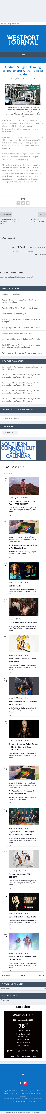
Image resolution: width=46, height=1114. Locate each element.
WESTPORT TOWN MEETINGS (17, 410)
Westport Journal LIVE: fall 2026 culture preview (21, 327)
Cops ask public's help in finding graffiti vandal (21, 339)
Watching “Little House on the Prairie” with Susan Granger (22, 320)
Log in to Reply (40, 254)
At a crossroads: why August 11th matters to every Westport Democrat (21, 376)
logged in (14, 277)
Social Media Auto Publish (14, 1112)
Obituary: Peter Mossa (11, 294)
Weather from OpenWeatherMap (23, 1056)
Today (23, 975)
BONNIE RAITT (15, 586)
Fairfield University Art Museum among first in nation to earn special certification (21, 346)
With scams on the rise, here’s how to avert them (22, 353)
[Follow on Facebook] (21, 1083)
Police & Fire (26, 79)
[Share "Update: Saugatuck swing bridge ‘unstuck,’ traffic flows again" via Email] (27, 203)
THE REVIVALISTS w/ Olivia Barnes (23, 622)
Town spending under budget (14, 314)
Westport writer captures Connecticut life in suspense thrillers (20, 301)
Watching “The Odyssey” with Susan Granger (20, 308)
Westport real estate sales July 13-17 (17, 333)
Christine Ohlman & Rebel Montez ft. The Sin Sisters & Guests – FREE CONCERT (23, 747)
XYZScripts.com (35, 1112)
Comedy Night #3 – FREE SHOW (22, 917)
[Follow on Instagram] (25, 1083)
